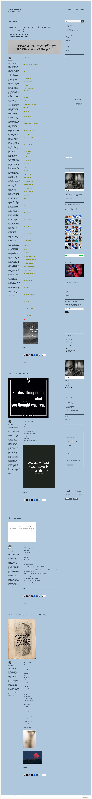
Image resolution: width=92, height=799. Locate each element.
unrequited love (11, 282)
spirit (11, 253)
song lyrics (12, 252)
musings (14, 197)
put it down (15, 224)
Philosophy (16, 218)
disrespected (15, 118)
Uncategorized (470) (69, 25)
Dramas (9, 122)
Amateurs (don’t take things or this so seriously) (30, 29)
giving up (10, 147)
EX (18, 130)
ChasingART (68, 408)
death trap (15, 110)
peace (9, 216)
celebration (10, 97)
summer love (10, 261)
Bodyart (9, 91)
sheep (12, 246)
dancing (9, 108)
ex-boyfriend (13, 131)
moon (13, 194)
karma (13, 168)
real (10, 227)
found (18, 142)
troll (16, 275)
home (69, 9)
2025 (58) (67, 46)
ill (10, 161)
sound (16, 252)
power (9, 223)
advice (18, 68)
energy (9, 130)
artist (9, 74)
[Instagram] (69, 209)
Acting (17, 67)
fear (11, 139)
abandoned (10, 66)
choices (12, 555)
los (16, 177)
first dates (15, 140)
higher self (15, 156)
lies (11, 174)
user (9, 283)
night (11, 201)
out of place (15, 211)
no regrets (13, 202)
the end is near (12, 265)
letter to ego (10, 173)
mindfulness (10, 190)
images (9, 163)
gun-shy (9, 151)
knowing (12, 169)
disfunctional (17, 117)
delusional (10, 113)
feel (13, 139)
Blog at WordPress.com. (19, 793)
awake (16, 78)
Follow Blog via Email (71, 301)
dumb (17, 123)
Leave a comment (11, 475)
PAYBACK (16, 215)
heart (9, 155)
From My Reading (69, 402)
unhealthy (15, 279)
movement (17, 194)
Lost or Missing (11, 181)
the (18, 261)
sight (16, 248)
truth (9, 278)
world (13, 291)
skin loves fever (15, 9)
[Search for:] (73, 21)
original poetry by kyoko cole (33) (72, 30)
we (12, 286)
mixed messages (15, 193)
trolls (19, 275)
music (17, 195)
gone (15, 147)
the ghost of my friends (12, 266)
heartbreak (13, 155)
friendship (17, 143)
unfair (12, 279)
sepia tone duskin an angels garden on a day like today (13, 243)
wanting (14, 284)
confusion (16, 101)
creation (17, 104)
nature (9, 199)
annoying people (15, 71)
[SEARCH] (82, 21)
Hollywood (10, 159)
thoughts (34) (68, 29)
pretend (17, 223)
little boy (14, 176)
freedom (10, 143)
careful (14, 96)
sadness (15, 236)
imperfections (14, 163)
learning (9, 172)
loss (13, 180)
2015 (13, 63)
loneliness (10, 177)
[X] (77, 209)
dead (15, 109)
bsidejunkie (10, 95)
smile (9, 249)
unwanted (16, 282)
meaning (10, 186)
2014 (11, 63)
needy (14, 199)
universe (15, 280)
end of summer (15, 129)
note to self (14, 203)
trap (14, 275)
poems (9, 220)
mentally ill (13, 189)
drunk (9, 123)
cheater (12, 432)
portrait (15, 220)
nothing (17, 203)
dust (9, 125)
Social (9, 250)
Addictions (10, 68)
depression (15, 113)
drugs (17, 122)
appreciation (10, 72)
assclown (12, 76)
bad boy (9, 80)
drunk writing (13, 123)
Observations (68, 347)
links (9, 176)
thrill (9, 274)
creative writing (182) (69, 27)
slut (17, 248)
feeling (16, 139)
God (13, 147)
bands (9, 83)
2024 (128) (68, 47)
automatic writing (11, 669)
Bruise (17, 93)
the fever (17, 265)
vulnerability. (10, 284)
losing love (10, 180)
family (9, 139)
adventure (15, 68)
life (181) (67, 37)
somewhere (16, 250)
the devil (12, 263)
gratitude (17, 148)
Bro (12, 93)
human (14, 159)
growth (17, 566)
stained (14, 254)
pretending (10, 224)
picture (9, 219)
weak (14, 286)
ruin (16, 233)
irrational (14, 164)
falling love (16, 138)
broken (14, 93)
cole (16, 100)
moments (10, 194)
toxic (12, 275)
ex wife (9, 131)
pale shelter (12, 579)
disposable (10, 118)
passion (12, 215)
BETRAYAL (13, 84)
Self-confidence (15, 583)
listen (11, 176)
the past (16, 269)
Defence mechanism (12, 112)
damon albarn (13, 106)
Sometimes (15, 518)
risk (13, 232)
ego (14, 126)
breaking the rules (11, 92)
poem (17, 219)
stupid (15, 257)
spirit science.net (15, 253)
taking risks (16, 261)
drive (13, 122)
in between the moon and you (27, 614)
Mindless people (16, 190)
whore (13, 288)
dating (16, 108)
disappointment (11, 117)
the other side (12, 269)
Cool (9, 104)
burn (17, 95)
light (18, 174)
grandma (13, 148)
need (12, 199)
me (16, 185)
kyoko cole (10, 453)
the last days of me (13, 466)
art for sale (17, 72)
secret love (13, 237)
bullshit (14, 95)
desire (14, 114)
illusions (12, 161)
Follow (66, 312)
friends (13, 143)
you (12, 292)
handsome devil (11, 152)
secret (9, 237)
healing (16, 449)
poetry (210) (68, 26)
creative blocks (11, 105)
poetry (12, 220)
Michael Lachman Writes (70, 403)
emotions (10, 127)
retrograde (10, 232)
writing (15, 291)
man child (14, 185)
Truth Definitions (14, 278)
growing (10, 448)
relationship (10, 229)
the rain (9, 270)
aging (9, 70)
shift (15, 246)
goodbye (10, 148)
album (12, 70)
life (12, 174)
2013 (9, 63)
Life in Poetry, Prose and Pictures (72, 410)
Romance (10, 233)
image (16, 161)
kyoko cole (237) (69, 35)
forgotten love (14, 142)
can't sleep (10, 96)
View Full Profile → (68, 198)
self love (12, 240)
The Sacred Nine (69, 399)
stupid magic (13, 258)
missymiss (13, 191)
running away (10, 235)
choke (9, 100)
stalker (17, 254)
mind (16, 189)
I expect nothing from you (70, 350)
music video (10, 197)
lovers (13, 182)
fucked (12, 144)
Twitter (9, 279)
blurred (16, 89)
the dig (15, 263)
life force (15, 174)
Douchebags (13, 121)
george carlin (16, 146)
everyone (16, 130)
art (73, 9)
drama (17, 121)
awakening (10, 79)
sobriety (17, 249)
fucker (14, 144)
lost (15, 180)
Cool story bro (13, 104)
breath (9, 93)
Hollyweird (14, 157)
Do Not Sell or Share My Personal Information (33, 793)
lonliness (14, 177)
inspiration (10, 164)
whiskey (9, 288)
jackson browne (14, 167)
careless (17, 96)
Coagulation (13, 100)
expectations (10, 134)
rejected (9, 228)
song (9, 252)
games (9, 146)
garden (12, 146)
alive (14, 70)
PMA (15, 219)
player (12, 219)
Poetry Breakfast (69, 407)
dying (11, 125)
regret (15, 227)
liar (17, 173)
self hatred (14, 464)
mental (18, 457)
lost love (17, 180)
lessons (16, 172)
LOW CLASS (16, 182)
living (17, 176)
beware (9, 87)
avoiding (13, 78)
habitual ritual (14, 151)
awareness (15, 79)
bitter (13, 87)
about (77, 9)
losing (16, 178)
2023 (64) (67, 48)
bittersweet (16, 87)
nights (14, 201)
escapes (12, 130)
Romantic (14, 233)
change (14, 97)
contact (82, 9)
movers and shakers (12, 195)
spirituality (10, 254)
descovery (10, 114)
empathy (13, 127)
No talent (17, 202)
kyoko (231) (68, 36)
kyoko (15, 169)
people (12, 216)
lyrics (9, 184)
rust (14, 235)
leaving (13, 172)
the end (13, 584)
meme (18, 186)
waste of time (15, 470)
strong (12, 257)
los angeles (13, 178)
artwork (9, 75)
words (12, 290)
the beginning (15, 262)
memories (15, 457)
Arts (18, 74)
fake (14, 563)
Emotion (17, 126)
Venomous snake (13, 283)
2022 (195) (68, 50)
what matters (16, 287)
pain (12, 212)
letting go (15, 173)
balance (14, 551)
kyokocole (17, 570)
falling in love (10, 138)
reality (13, 227)
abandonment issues (12, 427)
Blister (12, 89)
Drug (15, 122)
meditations (14, 186)
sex (16, 244)
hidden (16, 155)
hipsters (9, 157)
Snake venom (13, 249)
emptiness (10, 129)
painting (15, 214)
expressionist (16, 135)
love (15, 181)
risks (15, 232)
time (11, 274)
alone (17, 70)
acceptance (13, 67)
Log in (75, 498)
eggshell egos (11, 126)
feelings (9, 140)
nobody (9, 203)
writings (9, 292)
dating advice (10, 109)
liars (9, 174)
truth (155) (68, 40)
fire (12, 140)
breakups (17, 92)
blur (14, 89)
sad (13, 236)
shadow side (10, 245)
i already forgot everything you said (13, 160)
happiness (16, 152)
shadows (15, 245)
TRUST (16, 468)
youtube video (11, 295)
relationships (13, 231)
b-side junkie (10, 60)
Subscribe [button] (68, 498)
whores (15, 288)
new (16, 199)
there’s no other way (21, 373)
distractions (15, 559)
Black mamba (10, 88)
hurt (16, 159)
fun (16, 144)
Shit (16, 246)
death (12, 110)
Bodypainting (14, 91)
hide (9, 156)
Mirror (9, 191)
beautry (12, 83)
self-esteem (15, 241)
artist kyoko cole (14, 74)
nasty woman (14, 198)
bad (17, 79)
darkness (13, 108)
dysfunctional (15, 125)
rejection (13, 228)
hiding (11, 156)
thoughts (15, 692)
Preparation (13, 223)
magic (12, 184)
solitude (12, 250)
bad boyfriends (14, 80)
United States (10, 280)
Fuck (9, 144)
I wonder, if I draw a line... (70, 406)
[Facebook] (66, 209)
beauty (15, 83)
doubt (9, 121)
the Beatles (10, 262)
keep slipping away (11, 452)
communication (11, 101)
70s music (16, 63)
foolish (9, 142)
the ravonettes (14, 270)
